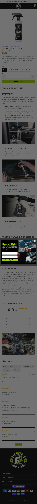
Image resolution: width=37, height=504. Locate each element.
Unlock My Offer (9, 260)
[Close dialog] (35, 241)
